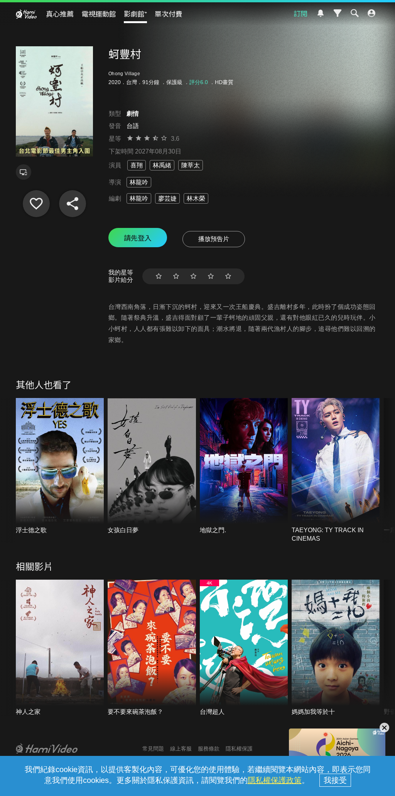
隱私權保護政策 (275, 780)
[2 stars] (176, 276)
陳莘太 (190, 165)
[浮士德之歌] (60, 466)
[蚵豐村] (36, 203)
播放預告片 (213, 239)
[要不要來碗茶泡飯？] (152, 648)
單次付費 (168, 13)
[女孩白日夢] (152, 466)
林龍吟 (139, 182)
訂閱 (300, 13)
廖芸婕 (167, 198)
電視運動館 (98, 13)
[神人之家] (60, 648)
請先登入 (138, 238)
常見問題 (153, 748)
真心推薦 (60, 13)
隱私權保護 (239, 748)
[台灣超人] (244, 648)
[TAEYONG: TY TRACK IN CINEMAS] (336, 470)
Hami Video (26, 13)
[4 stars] (210, 276)
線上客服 (181, 748)
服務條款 (208, 748)
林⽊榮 (196, 198)
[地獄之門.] (244, 466)
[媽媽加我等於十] (336, 648)
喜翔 (136, 165)
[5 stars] (228, 276)
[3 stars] (193, 276)
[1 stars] (158, 276)
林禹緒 (162, 165)
